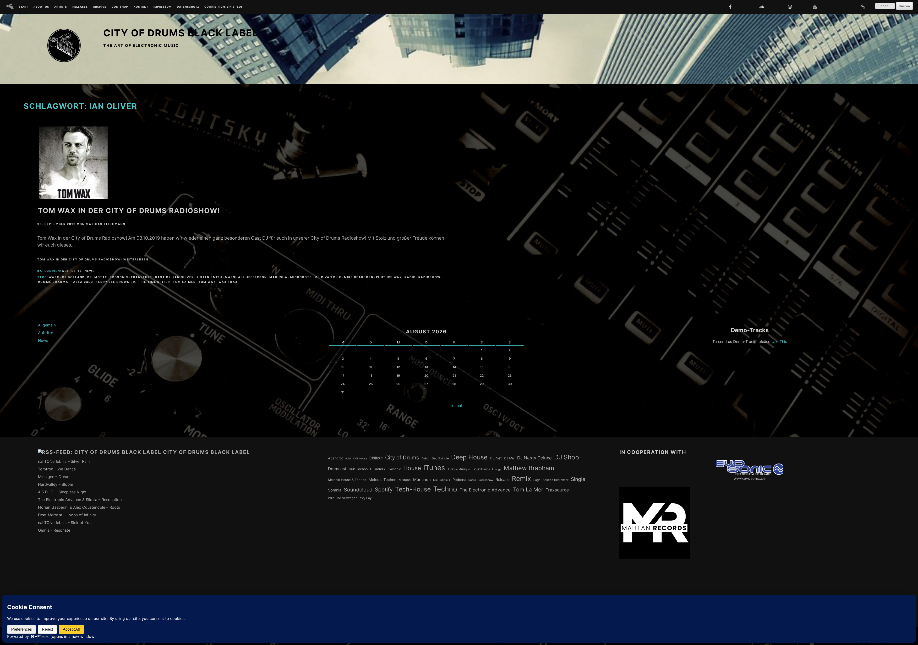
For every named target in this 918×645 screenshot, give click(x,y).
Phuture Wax (389, 277)
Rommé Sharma (53, 282)
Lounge (496, 469)
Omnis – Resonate (54, 530)
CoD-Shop (120, 7)
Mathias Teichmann (105, 224)
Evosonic (119, 277)
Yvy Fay (366, 498)
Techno (445, 489)
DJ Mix (509, 458)
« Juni (456, 405)
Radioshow (429, 277)
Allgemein (47, 325)
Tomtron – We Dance (57, 469)
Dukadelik (377, 469)
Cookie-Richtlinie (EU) (223, 7)
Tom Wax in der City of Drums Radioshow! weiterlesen (92, 259)
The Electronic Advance (485, 490)
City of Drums (402, 457)
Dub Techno (358, 469)
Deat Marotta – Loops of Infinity (67, 515)
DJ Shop (566, 457)
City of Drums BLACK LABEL (180, 33)
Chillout (376, 458)
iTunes (434, 467)
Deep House (469, 457)
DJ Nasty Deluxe (534, 458)
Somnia (334, 490)
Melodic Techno (382, 479)
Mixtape (405, 480)
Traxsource (557, 489)
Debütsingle (440, 458)
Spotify (384, 489)
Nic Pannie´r (441, 480)
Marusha (278, 277)
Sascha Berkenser (555, 480)
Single (578, 479)
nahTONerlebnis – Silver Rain (64, 461)
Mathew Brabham (529, 468)
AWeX (54, 277)
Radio (410, 277)
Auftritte (72, 271)
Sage (536, 480)
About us (41, 7)
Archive (99, 7)
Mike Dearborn (358, 277)
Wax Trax (228, 282)
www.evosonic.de (749, 478)
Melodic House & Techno (347, 480)
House (412, 468)
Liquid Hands (481, 469)
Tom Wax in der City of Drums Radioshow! (129, 210)
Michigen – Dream (54, 476)
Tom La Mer (184, 282)
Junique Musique (458, 469)
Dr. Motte (97, 277)
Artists (60, 7)
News (90, 271)
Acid (348, 458)
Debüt (425, 458)
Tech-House (413, 489)
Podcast (459, 480)
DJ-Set (496, 458)
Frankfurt (141, 277)
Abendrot (335, 458)
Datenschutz (188, 7)
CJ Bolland (73, 277)
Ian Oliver (183, 277)
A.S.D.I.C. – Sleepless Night (62, 492)
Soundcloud (358, 489)
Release (502, 479)
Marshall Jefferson (246, 277)
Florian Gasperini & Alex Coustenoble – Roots (79, 507)
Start (23, 7)
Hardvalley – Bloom (55, 484)
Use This (779, 341)
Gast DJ (163, 277)
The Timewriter (154, 282)
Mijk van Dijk (328, 277)
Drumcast (337, 468)
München (422, 479)
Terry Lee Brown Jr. (116, 282)
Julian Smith (209, 277)
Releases (80, 7)
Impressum (162, 7)
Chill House (360, 458)
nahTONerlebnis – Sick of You (65, 522)
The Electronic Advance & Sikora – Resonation (80, 499)
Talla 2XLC (82, 282)
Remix (521, 478)
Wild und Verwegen (342, 498)
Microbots (301, 277)
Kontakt (141, 7)
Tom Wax (207, 282)
